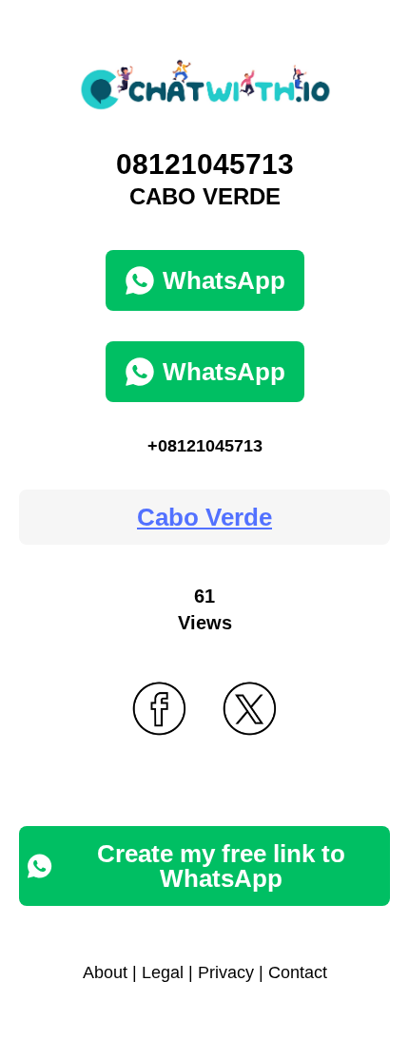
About (105, 972)
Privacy (226, 972)
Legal (163, 972)
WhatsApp (224, 280)
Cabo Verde (204, 517)
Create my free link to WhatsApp (221, 866)
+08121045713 (205, 445)
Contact (297, 972)
